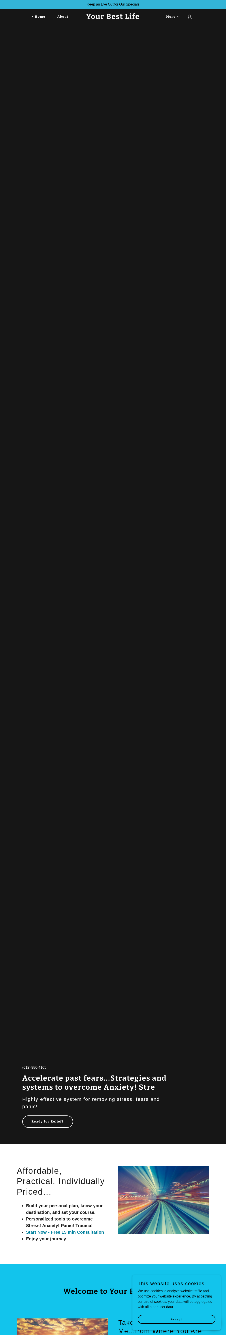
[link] (113, 18)
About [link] (63, 17)
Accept (176, 1319)
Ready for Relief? (48, 1121)
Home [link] (40, 17)
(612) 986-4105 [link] (34, 1067)
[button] (171, 16)
